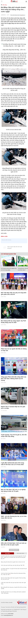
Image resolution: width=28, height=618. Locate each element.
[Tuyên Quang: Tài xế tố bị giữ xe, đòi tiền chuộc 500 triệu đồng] (14, 424)
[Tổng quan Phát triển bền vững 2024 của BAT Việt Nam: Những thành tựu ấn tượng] (14, 366)
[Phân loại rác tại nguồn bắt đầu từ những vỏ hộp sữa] (14, 338)
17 (9, 574)
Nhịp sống (3, 296)
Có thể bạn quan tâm (8, 254)
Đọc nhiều (7, 553)
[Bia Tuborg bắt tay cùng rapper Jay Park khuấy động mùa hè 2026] (14, 310)
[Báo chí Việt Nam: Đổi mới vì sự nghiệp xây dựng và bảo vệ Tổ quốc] (14, 478)
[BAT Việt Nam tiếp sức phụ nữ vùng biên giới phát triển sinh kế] (14, 281)
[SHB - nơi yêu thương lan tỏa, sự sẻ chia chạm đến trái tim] (14, 505)
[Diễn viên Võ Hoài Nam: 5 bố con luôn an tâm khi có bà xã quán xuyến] (14, 532)
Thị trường (4, 410)
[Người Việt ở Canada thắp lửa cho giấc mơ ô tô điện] (14, 396)
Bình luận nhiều (20, 553)
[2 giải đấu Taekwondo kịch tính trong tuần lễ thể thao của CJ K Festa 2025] (14, 452)
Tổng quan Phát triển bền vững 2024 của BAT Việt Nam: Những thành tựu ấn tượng (13, 378)
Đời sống (5, 4)
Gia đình (3, 547)
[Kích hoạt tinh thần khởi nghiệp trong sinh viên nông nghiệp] (9, 261)
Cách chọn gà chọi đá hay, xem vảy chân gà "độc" (12, 565)
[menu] (1, 1)
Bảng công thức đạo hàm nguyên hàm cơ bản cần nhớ (13, 562)
